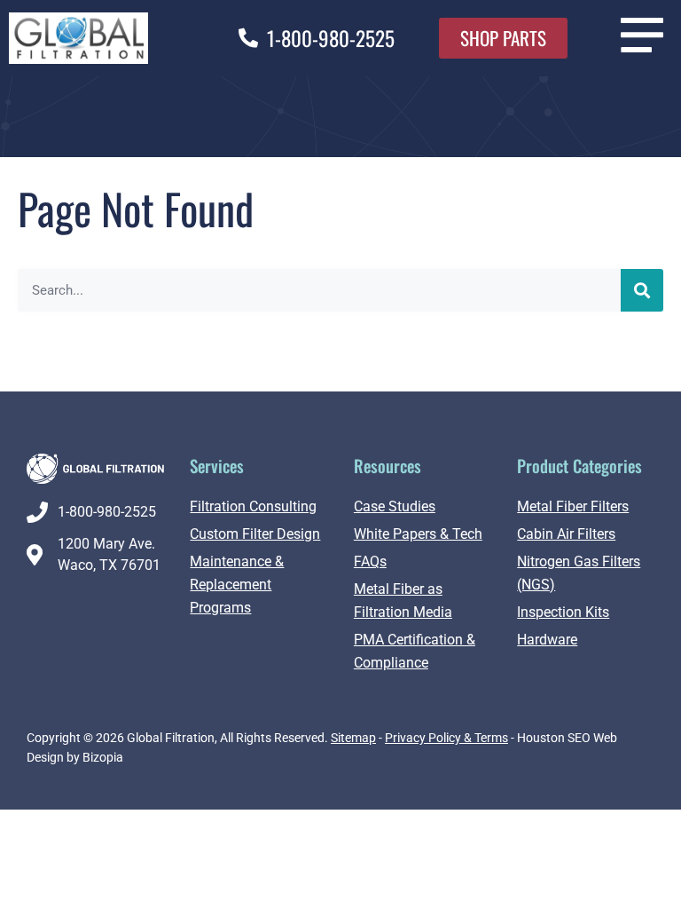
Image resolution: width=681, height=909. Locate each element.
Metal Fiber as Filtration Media (403, 600)
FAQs (370, 561)
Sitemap (353, 738)
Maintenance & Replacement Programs (237, 584)
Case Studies (394, 506)
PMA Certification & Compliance (414, 651)
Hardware (547, 639)
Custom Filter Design (255, 534)
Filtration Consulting (253, 506)
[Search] (642, 290)
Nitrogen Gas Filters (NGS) (578, 573)
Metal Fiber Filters (573, 506)
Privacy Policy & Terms (446, 738)
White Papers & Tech (418, 534)
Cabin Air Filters (566, 534)
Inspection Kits (563, 612)
